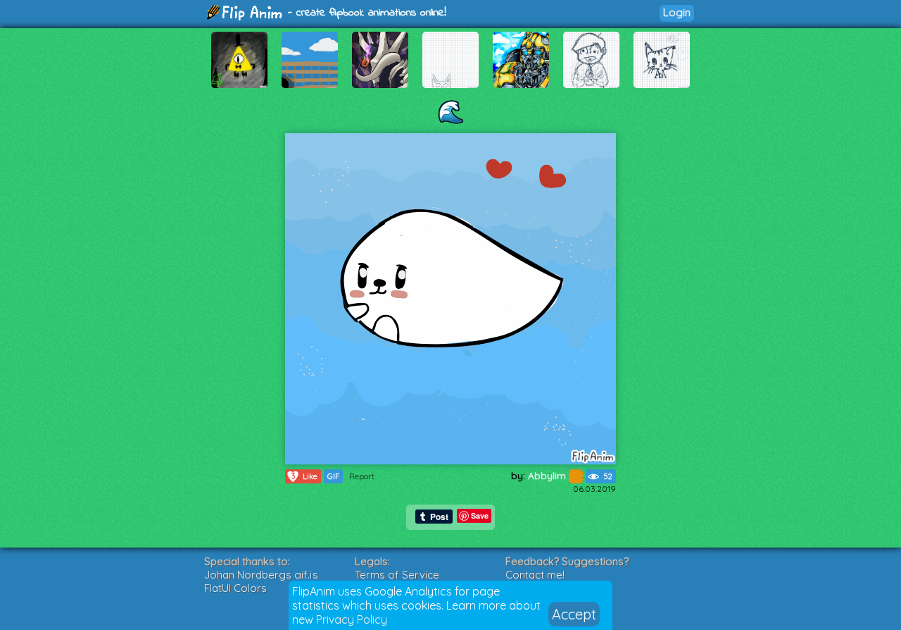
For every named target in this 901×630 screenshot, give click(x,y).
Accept (574, 614)
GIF (333, 476)
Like (304, 476)
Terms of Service (397, 574)
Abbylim (548, 475)
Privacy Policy (351, 619)
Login (677, 12)
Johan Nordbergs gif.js (261, 574)
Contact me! (535, 574)
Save (480, 515)
